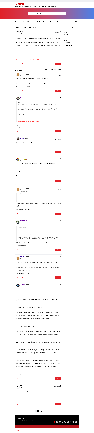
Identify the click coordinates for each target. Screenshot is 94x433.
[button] (62, 207)
